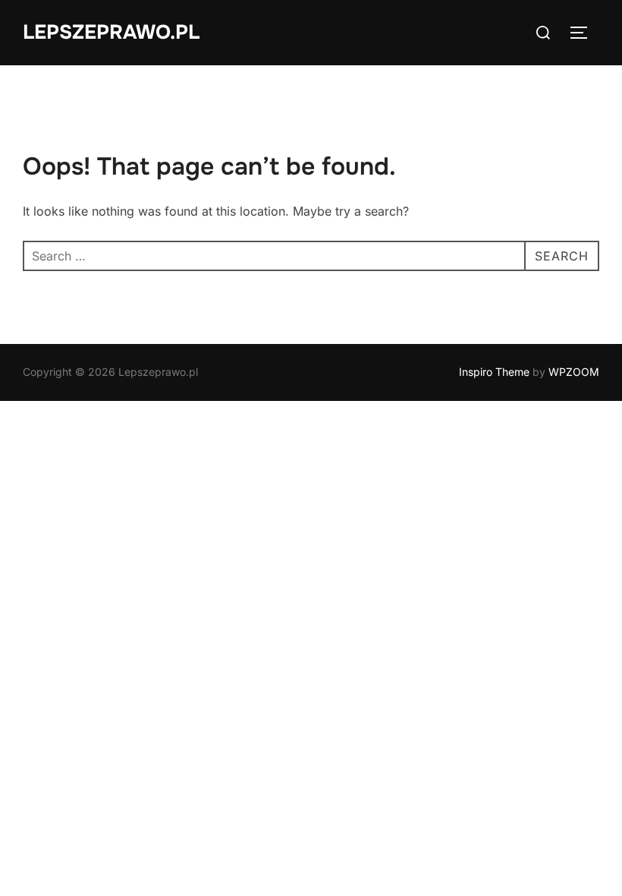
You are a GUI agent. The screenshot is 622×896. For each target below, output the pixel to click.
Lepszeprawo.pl (111, 32)
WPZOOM (573, 371)
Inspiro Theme (494, 371)
